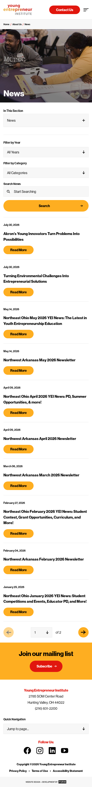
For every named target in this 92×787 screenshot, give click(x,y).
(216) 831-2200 (46, 708)
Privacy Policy (18, 771)
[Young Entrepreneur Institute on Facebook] (27, 750)
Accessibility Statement (68, 771)
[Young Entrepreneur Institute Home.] (17, 10)
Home (6, 24)
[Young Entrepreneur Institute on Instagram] (39, 750)
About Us (17, 24)
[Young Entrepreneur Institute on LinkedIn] (52, 750)
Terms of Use (40, 771)
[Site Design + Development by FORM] (46, 782)
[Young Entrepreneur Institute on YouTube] (64, 750)
